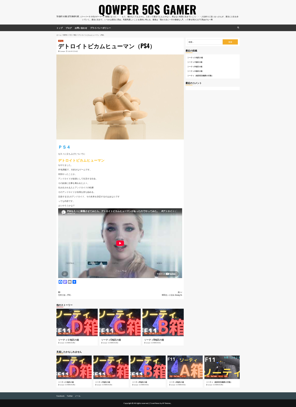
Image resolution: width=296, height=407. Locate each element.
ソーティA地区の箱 (194, 71)
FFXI (60, 333)
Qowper (62, 51)
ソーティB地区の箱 (154, 339)
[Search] (238, 27)
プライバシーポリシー (100, 27)
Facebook (60, 396)
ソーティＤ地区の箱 (68, 339)
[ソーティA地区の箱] (185, 367)
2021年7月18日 (73, 51)
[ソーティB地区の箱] (163, 322)
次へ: (172, 293)
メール (77, 396)
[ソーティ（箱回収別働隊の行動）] (222, 367)
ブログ (69, 27)
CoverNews (154, 403)
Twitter (70, 396)
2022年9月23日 (114, 343)
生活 (226, 376)
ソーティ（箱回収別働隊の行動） (200, 75)
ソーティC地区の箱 (111, 339)
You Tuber (66, 333)
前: (65, 293)
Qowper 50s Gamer (147, 9)
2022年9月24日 (71, 343)
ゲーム (61, 41)
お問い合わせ (81, 27)
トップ (59, 27)
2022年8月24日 (219, 385)
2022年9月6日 (157, 343)
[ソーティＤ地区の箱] (77, 322)
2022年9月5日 (182, 385)
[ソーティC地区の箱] (120, 322)
